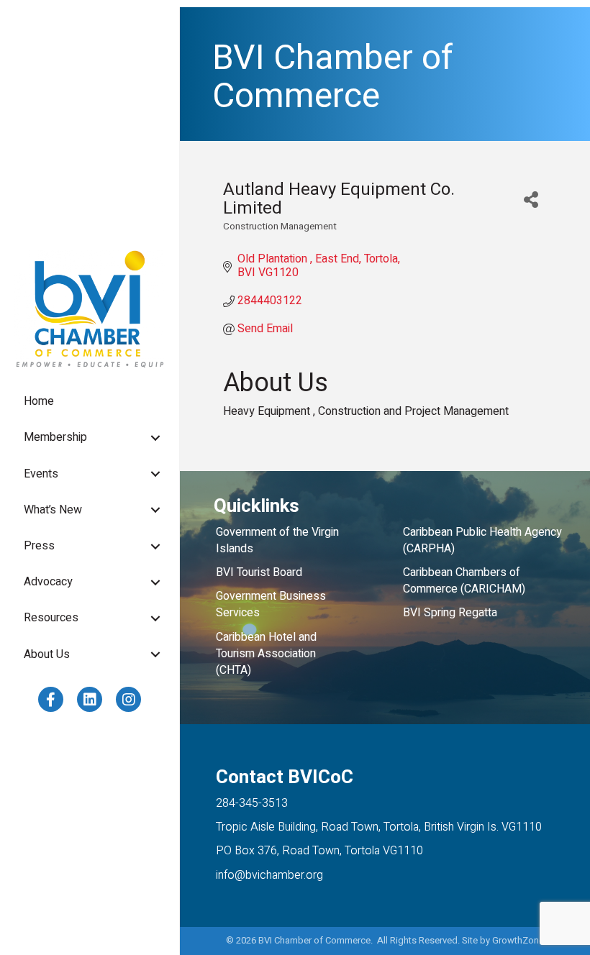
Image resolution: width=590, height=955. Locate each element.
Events (41, 474)
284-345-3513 (252, 803)
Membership (55, 437)
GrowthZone (518, 940)
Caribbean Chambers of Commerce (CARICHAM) (464, 581)
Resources (51, 617)
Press (39, 545)
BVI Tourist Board (262, 572)
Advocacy (48, 581)
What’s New (53, 509)
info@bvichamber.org (269, 875)
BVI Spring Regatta (450, 612)
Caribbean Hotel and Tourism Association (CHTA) (266, 654)
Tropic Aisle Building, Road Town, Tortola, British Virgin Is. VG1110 (379, 827)
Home (39, 401)
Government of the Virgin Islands (277, 540)
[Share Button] (531, 199)
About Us (47, 654)
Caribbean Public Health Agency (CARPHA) (482, 540)
